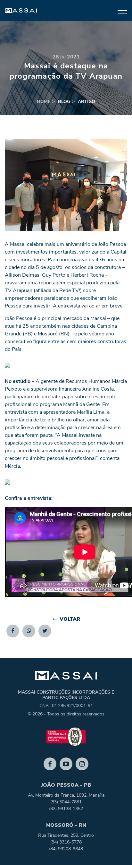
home (43, 102)
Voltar (70, 619)
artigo (86, 102)
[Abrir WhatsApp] (116, 849)
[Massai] (21, 10)
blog (64, 102)
